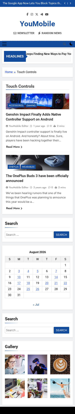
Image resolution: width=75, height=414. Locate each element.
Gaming (31, 105)
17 (19, 283)
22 (65, 283)
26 (37, 289)
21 (56, 283)
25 (28, 289)
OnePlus (14, 166)
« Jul (36, 304)
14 (56, 277)
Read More (13, 147)
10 (19, 277)
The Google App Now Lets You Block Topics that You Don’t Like (32, 3)
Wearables (28, 166)
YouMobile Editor (18, 126)
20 (46, 283)
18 (28, 283)
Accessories (16, 105)
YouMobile (37, 24)
